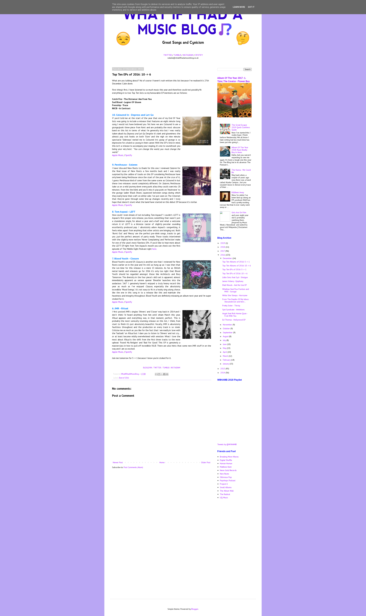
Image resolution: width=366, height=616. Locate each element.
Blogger (194, 609)
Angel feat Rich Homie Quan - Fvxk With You (234, 314)
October (226, 328)
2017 (222, 251)
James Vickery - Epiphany (232, 281)
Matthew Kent (225, 467)
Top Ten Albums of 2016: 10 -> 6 (236, 265)
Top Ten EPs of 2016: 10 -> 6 (234, 273)
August (226, 336)
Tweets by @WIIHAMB (227, 444)
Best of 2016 (124, 378)
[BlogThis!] (159, 374)
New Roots (224, 473)
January (226, 363)
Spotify (128, 155)
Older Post (205, 462)
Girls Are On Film (239, 212)
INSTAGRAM (188, 55)
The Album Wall (227, 491)
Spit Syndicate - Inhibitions (233, 309)
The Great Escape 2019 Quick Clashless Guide (241, 127)
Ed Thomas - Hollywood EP (234, 319)
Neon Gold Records (228, 470)
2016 (223, 255)
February (227, 360)
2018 (223, 247)
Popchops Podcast (227, 480)
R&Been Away (238, 192)
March (226, 356)
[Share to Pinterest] (167, 374)
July (224, 340)
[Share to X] (161, 374)
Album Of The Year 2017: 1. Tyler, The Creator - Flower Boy (233, 79)
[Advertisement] (234, 547)
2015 (223, 368)
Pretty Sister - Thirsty (231, 305)
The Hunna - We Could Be (241, 171)
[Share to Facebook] (164, 374)
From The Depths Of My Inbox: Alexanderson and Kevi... (235, 300)
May (225, 348)
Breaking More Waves (229, 456)
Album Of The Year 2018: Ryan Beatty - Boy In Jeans (240, 150)
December (227, 258)
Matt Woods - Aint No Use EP (234, 285)
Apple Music (117, 155)
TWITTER (167, 55)
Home (162, 462)
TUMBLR (177, 55)
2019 (223, 243)
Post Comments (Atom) (133, 467)
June (225, 344)
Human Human (226, 463)
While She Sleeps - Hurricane (234, 295)
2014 (223, 372)
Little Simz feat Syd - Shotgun (235, 277)
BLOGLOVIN (147, 367)
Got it (251, 7)
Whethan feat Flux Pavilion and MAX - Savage (235, 290)
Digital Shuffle (226, 460)
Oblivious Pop (226, 477)
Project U (224, 484)
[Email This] (156, 374)
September (228, 332)
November (228, 324)
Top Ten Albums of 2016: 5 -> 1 (236, 261)
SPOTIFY (199, 55)
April (225, 352)
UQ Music (224, 497)
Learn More (239, 7)
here (154, 248)
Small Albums (226, 487)
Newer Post (118, 462)
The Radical (225, 494)
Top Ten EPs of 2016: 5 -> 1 (234, 269)
